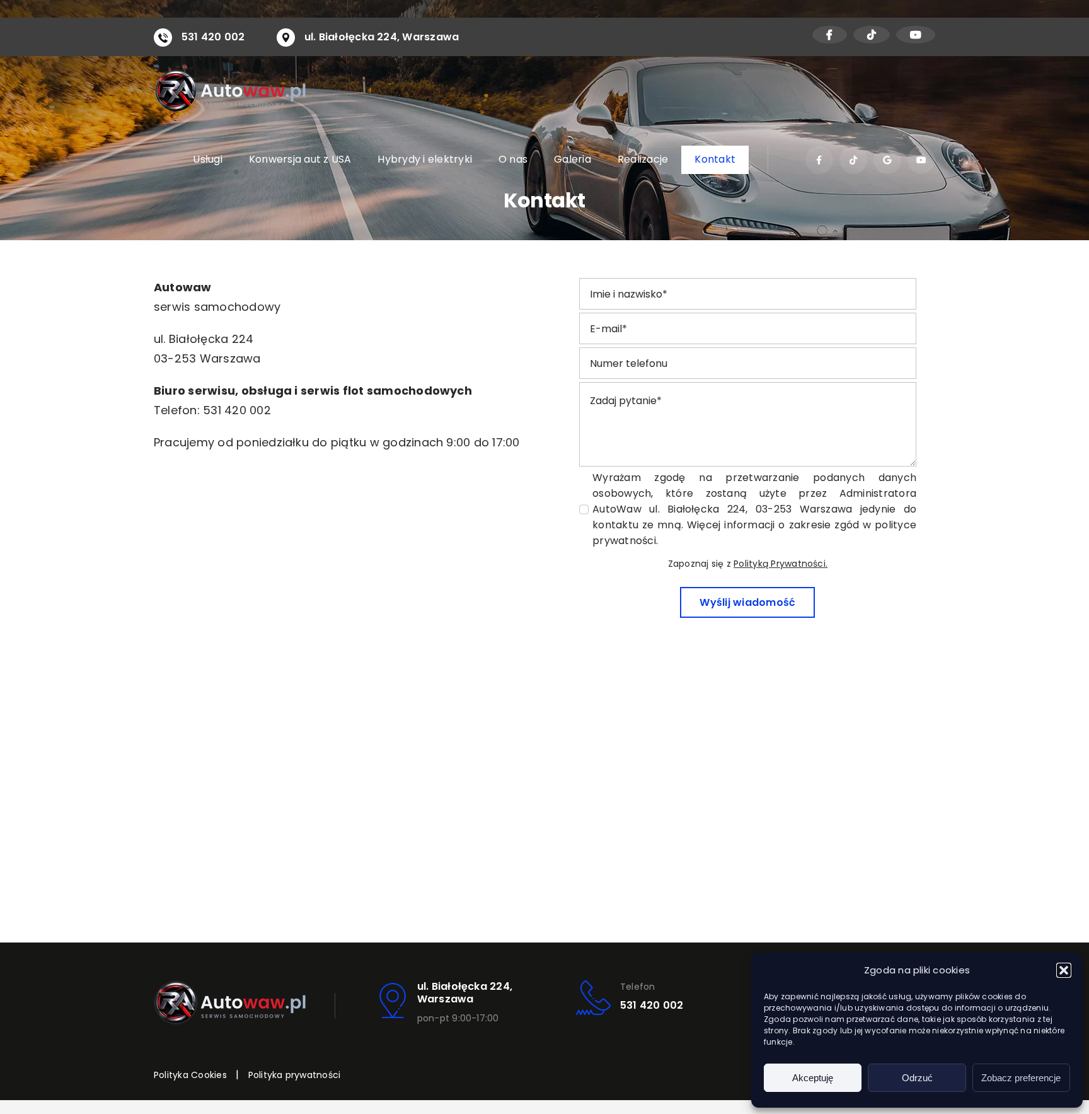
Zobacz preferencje (1021, 1077)
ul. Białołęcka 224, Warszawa (381, 37)
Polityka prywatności (294, 1075)
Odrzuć (917, 1077)
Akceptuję (812, 1077)
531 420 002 (213, 37)
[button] (1063, 970)
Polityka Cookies (190, 1075)
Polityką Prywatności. (780, 563)
